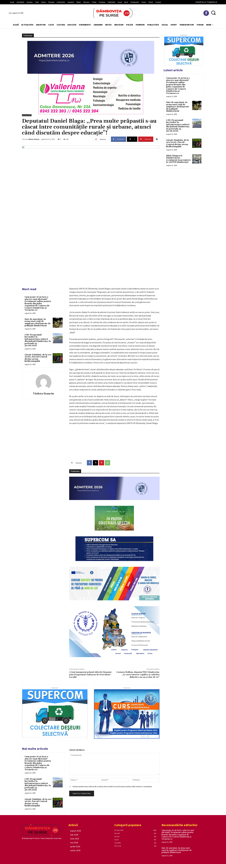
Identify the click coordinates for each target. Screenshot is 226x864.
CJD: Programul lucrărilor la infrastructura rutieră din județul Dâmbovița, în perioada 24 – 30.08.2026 (38, 340)
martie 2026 (75, 850)
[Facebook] (206, 13)
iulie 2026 (74, 835)
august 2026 (75, 831)
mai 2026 (74, 842)
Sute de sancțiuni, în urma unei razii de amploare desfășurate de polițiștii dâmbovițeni (37, 322)
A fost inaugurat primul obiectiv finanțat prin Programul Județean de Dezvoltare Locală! (90, 674)
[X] (95, 462)
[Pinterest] (101, 462)
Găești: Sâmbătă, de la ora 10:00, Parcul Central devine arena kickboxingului (38, 358)
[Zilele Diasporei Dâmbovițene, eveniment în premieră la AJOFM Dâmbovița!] (196, 158)
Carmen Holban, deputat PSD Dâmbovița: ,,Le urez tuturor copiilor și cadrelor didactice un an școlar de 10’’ (138, 674)
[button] (213, 12)
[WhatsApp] (107, 462)
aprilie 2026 (75, 846)
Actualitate (26, 115)
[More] (157, 139)
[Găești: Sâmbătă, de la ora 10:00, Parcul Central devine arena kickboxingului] (58, 358)
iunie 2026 (74, 839)
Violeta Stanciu (33, 139)
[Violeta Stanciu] (43, 382)
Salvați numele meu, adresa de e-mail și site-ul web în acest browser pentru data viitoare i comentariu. (112, 786)
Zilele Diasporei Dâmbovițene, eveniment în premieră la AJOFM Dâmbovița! (178, 159)
